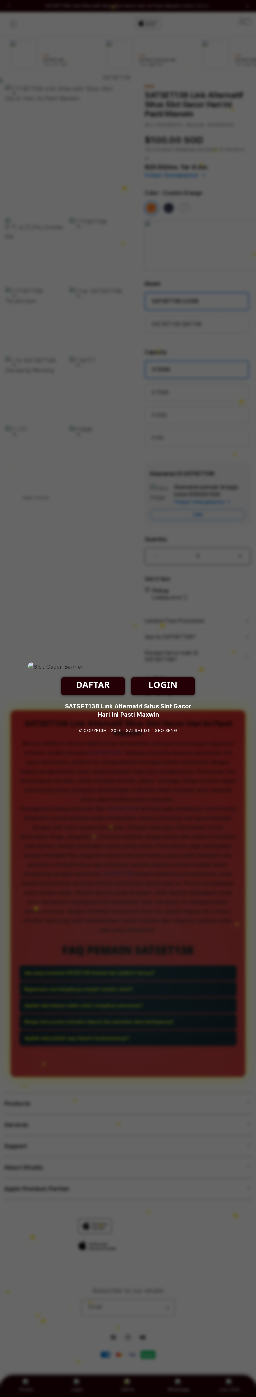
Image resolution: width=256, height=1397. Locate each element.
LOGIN (163, 685)
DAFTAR (93, 685)
